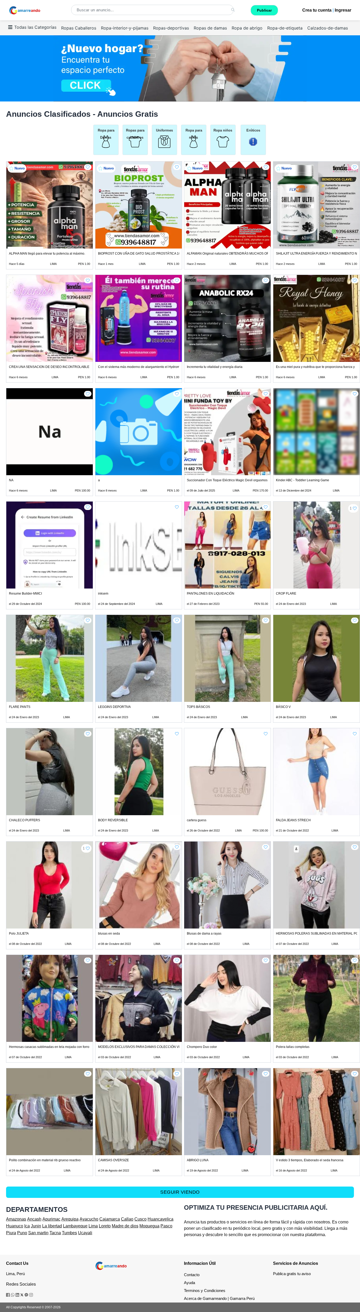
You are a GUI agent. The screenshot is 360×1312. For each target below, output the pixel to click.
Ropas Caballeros (78, 28)
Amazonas (16, 1219)
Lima (93, 1226)
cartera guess (196, 820)
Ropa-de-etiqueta (285, 28)
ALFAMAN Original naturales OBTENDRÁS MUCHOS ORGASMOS (235, 253)
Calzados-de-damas (327, 28)
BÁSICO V (283, 707)
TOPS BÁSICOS (198, 707)
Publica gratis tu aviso (292, 1273)
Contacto (192, 1274)
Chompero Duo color (202, 1047)
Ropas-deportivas (171, 28)
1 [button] (351, 508)
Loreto (105, 1226)
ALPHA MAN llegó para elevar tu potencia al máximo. (47, 253)
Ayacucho (89, 1219)
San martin (38, 1233)
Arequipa (70, 1219)
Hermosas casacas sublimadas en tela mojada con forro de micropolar (59, 1047)
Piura (11, 1233)
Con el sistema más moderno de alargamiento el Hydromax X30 (144, 367)
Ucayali (85, 1233)
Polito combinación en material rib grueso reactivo (45, 1160)
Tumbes (69, 1233)
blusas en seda (109, 933)
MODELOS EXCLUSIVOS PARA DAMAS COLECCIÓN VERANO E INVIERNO (153, 1047)
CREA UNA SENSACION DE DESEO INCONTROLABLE (49, 367)
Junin (36, 1226)
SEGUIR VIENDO (180, 1192)
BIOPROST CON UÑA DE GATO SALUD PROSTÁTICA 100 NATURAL (148, 253)
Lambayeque (75, 1226)
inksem (103, 593)
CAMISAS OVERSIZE (113, 1160)
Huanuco (14, 1226)
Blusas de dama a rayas (204, 933)
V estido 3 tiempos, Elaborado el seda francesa (309, 1160)
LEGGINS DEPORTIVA (114, 707)
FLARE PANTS (19, 707)
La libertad (52, 1226)
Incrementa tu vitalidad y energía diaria (214, 367)
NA (11, 480)
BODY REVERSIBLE (113, 820)
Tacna (55, 1233)
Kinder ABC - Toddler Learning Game (302, 480)
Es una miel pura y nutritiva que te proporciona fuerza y (315, 367)
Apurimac (51, 1219)
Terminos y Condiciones (204, 1290)
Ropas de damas (210, 28)
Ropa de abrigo (247, 28)
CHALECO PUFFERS (24, 820)
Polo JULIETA (19, 933)
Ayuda (189, 1282)
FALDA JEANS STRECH (293, 820)
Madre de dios (125, 1226)
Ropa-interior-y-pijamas (124, 28)
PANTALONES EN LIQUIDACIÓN (210, 593)
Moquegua (149, 1226)
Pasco (166, 1226)
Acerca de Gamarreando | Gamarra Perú (219, 1298)
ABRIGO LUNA (197, 1160)
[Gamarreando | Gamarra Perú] (111, 1265)
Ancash (34, 1219)
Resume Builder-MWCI (25, 593)
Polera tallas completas (292, 1047)
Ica (27, 1226)
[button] (87, 167)
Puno (22, 1233)
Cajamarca (109, 1219)
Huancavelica (160, 1219)
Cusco (140, 1219)
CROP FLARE (286, 593)
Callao (127, 1219)
